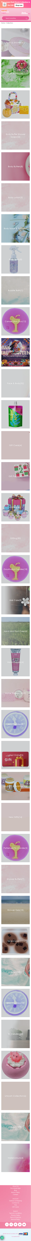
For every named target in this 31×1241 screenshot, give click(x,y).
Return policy (15, 1192)
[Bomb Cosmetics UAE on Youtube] (24, 1224)
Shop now (19, 5)
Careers (15, 1194)
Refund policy (15, 1219)
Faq (15, 1205)
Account (15, 1199)
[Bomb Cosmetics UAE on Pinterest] (11, 1224)
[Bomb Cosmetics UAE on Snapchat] (20, 1224)
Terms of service (15, 1217)
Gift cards (15, 1207)
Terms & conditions (15, 1213)
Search (15, 1211)
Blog (15, 1190)
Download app (15, 1188)
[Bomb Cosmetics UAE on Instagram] (15, 1224)
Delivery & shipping (15, 1201)
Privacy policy (15, 1215)
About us (15, 1186)
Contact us (15, 1203)
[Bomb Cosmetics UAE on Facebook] (7, 1224)
